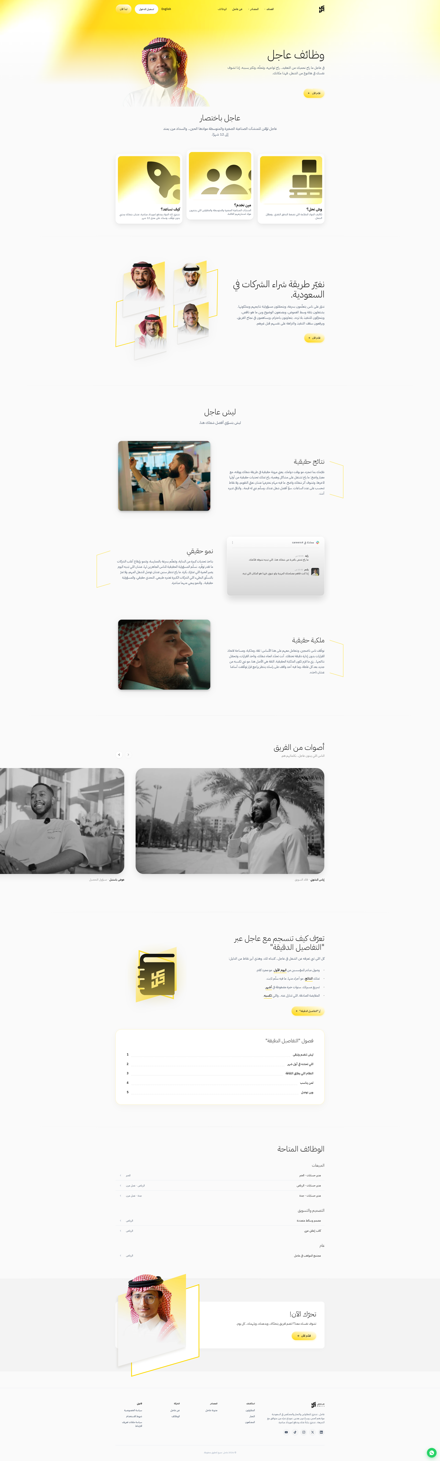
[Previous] (128, 754)
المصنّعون (250, 1422)
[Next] (119, 754)
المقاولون (250, 1410)
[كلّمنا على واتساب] (432, 1453)
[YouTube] (286, 1432)
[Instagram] (303, 1432)
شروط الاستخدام (134, 1416)
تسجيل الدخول (146, 9)
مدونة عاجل (211, 1410)
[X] (312, 1432)
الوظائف (222, 9)
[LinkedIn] (321, 1432)
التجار (252, 1416)
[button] (229, 825)
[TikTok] (295, 1432)
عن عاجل (237, 9)
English (166, 9)
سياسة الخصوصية (133, 1410)
